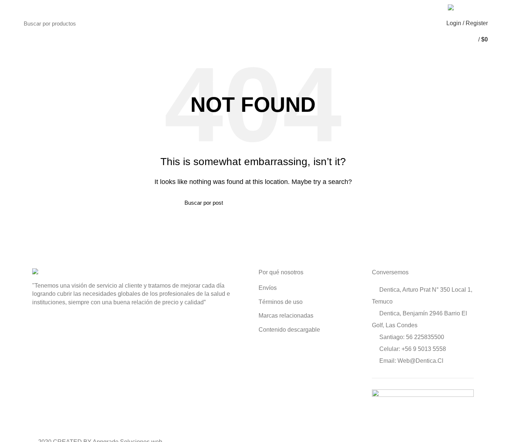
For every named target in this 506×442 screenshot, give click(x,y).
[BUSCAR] (235, 23)
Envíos (268, 288)
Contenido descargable (289, 330)
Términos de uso (281, 302)
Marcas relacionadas (286, 315)
